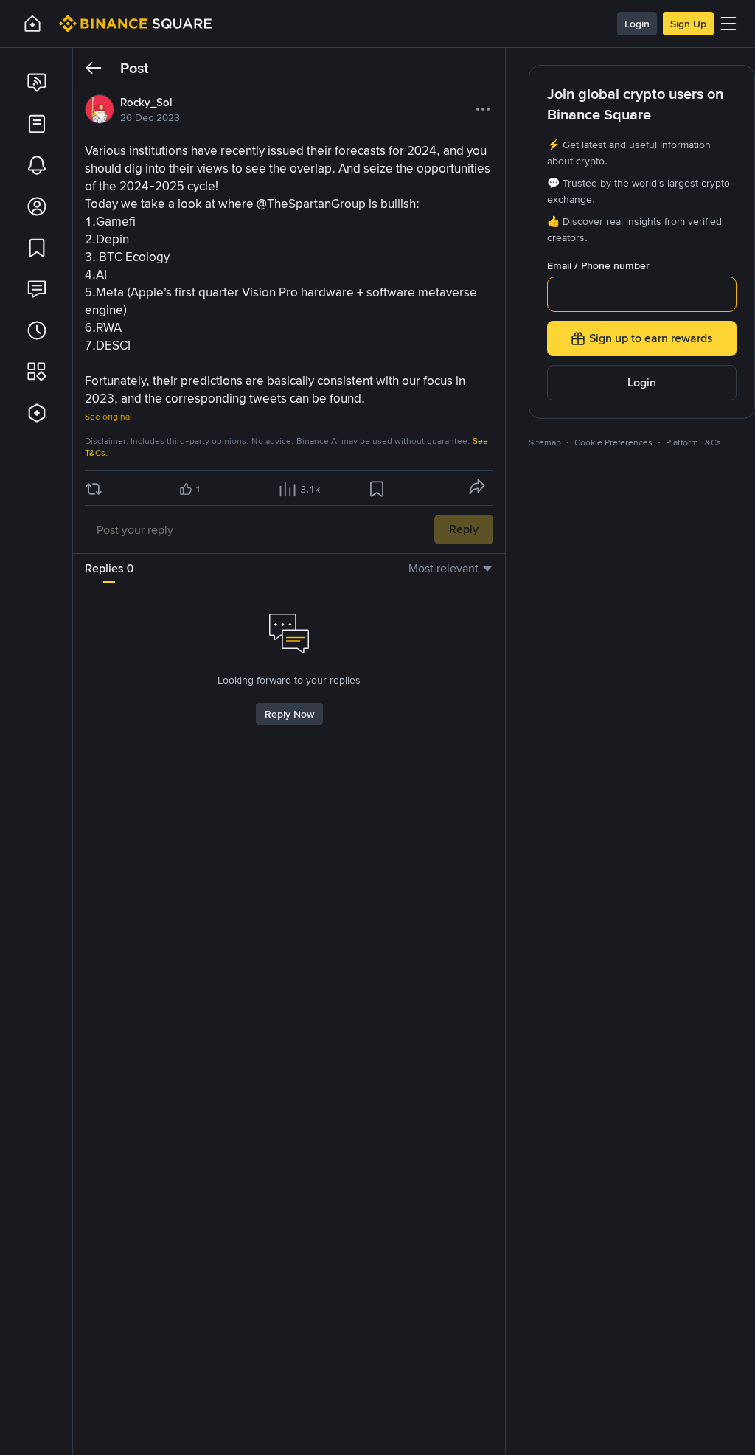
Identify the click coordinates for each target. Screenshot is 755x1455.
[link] (37, 82)
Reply (464, 529)
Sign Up (688, 23)
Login (637, 23)
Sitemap (545, 442)
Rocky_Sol (146, 102)
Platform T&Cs (693, 442)
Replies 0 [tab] (109, 568)
